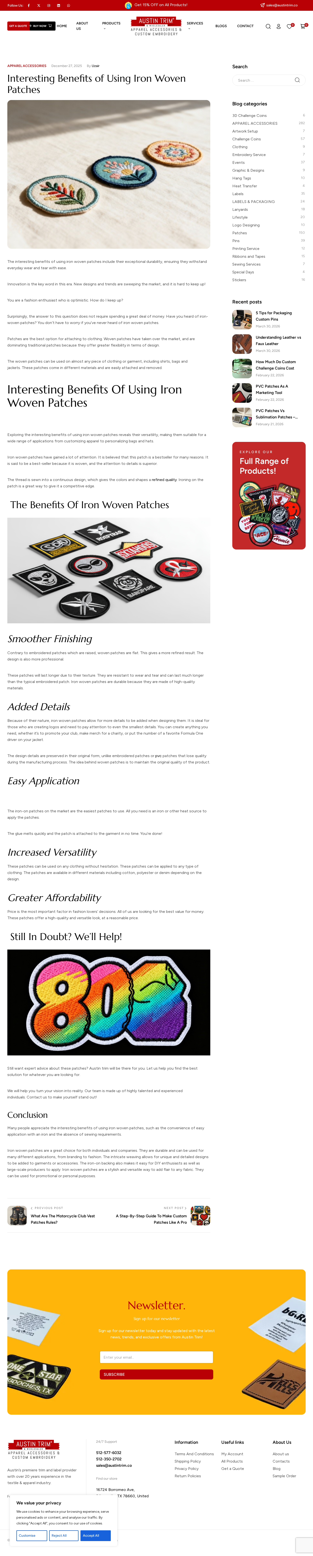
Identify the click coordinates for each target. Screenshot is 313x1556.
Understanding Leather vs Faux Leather (278, 340)
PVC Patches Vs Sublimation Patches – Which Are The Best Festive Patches (280, 414)
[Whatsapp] (68, 5)
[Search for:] (269, 80)
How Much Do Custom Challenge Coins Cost (276, 364)
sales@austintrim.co (114, 1465)
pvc (158, 755)
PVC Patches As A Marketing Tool (272, 389)
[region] (63, 1520)
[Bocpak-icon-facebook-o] (29, 5)
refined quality (164, 479)
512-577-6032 (108, 1452)
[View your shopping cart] (303, 26)
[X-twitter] (39, 5)
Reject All (59, 1536)
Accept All (91, 1536)
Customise (27, 1536)
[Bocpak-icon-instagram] (48, 5)
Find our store (106, 1479)
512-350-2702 (109, 1459)
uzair (96, 66)
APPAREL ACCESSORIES (26, 66)
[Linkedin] (58, 5)
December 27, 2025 (66, 66)
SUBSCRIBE (114, 1374)
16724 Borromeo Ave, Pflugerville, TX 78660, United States (122, 1496)
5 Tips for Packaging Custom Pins (274, 316)
